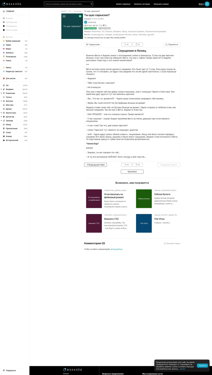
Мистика (9, 105)
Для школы (10, 78)
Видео (8, 49)
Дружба (150, 34)
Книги (63, 11)
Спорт (8, 132)
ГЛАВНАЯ (10, 11)
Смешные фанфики (136, 31)
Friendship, (142, 34)
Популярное (11, 56)
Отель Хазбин (98, 19)
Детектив (10, 117)
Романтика (96, 31)
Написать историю (142, 4)
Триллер (9, 121)
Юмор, (135, 34)
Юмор (124, 31)
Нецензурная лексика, (122, 34)
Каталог (66, 374)
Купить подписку (123, 4)
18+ (7, 85)
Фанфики (117, 31)
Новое (8, 60)
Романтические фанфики (155, 31)
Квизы (8, 67)
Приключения (11, 128)
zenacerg (78, 11)
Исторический (12, 140)
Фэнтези (9, 101)
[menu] (14, 75)
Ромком (108, 31)
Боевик (9, 136)
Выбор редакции (13, 41)
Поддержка (11, 370)
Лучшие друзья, (97, 34)
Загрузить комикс (161, 4)
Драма (9, 109)
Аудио (8, 45)
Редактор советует (14, 71)
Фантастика (11, 113)
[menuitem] (14, 11)
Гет (70, 11)
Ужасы (9, 97)
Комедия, (109, 34)
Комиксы (9, 53)
